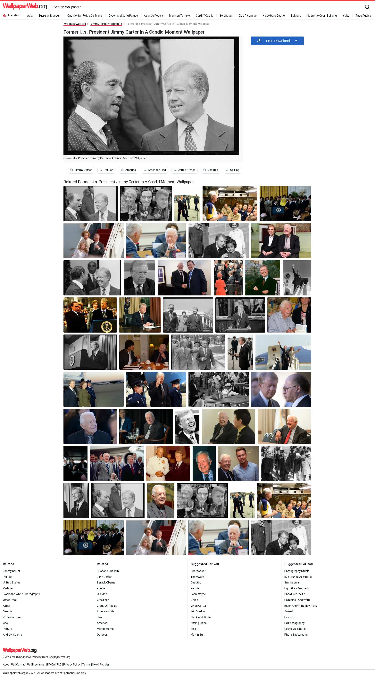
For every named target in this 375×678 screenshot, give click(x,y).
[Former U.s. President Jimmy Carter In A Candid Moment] (90, 203)
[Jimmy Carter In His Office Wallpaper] (140, 315)
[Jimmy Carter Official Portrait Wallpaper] (262, 277)
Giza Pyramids (248, 15)
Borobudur (226, 15)
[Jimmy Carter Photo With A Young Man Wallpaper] (238, 463)
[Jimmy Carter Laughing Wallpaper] (144, 352)
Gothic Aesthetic (295, 628)
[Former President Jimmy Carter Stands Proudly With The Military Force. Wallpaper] (187, 203)
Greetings (103, 599)
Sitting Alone (199, 622)
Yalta (346, 15)
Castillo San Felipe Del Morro (85, 15)
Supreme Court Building (322, 15)
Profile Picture (12, 617)
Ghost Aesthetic (294, 594)
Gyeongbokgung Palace (123, 15)
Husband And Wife (108, 571)
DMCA (51, 664)
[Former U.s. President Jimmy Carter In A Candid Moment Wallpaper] (118, 500)
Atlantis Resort (153, 15)
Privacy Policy (71, 664)
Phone (101, 588)
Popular (104, 664)
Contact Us (23, 664)
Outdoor (102, 634)
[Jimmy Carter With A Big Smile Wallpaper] (187, 426)
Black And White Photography (21, 594)
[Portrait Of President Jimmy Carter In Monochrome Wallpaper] (92, 277)
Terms (86, 664)
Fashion (289, 617)
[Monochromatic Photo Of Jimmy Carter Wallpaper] (286, 463)
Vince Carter (198, 605)
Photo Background (296, 634)
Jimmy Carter (83, 169)
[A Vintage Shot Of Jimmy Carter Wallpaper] (90, 352)
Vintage (8, 588)
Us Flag (234, 169)
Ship (193, 628)
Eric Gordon (198, 611)
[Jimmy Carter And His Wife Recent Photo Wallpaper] (281, 240)
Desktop (213, 169)
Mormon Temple (179, 15)
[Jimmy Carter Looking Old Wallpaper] (160, 500)
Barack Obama (106, 582)
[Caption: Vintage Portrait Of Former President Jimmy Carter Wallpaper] (198, 352)
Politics (108, 169)
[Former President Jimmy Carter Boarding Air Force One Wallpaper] (297, 277)
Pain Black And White (297, 599)
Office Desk (10, 599)
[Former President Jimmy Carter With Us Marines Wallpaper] (230, 203)
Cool (5, 622)
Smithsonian (292, 582)
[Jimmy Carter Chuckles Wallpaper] (284, 426)
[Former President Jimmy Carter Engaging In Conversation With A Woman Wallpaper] (228, 426)
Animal (288, 611)
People (195, 588)
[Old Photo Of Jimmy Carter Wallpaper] (218, 389)
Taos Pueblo (363, 15)
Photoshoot (198, 571)
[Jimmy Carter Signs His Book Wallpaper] (289, 315)
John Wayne (198, 594)
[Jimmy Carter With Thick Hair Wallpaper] (139, 277)
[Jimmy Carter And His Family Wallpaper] (93, 240)
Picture (7, 628)
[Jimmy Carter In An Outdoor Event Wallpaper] (90, 315)
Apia (30, 15)
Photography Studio (296, 571)
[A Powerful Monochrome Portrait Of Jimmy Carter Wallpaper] (76, 500)
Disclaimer (39, 664)
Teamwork (197, 576)
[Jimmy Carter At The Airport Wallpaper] (93, 389)
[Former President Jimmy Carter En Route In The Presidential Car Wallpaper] (75, 463)
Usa (99, 617)
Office (194, 599)
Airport (7, 605)
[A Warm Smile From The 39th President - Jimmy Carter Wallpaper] (204, 463)
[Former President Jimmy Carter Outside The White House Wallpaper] (188, 315)
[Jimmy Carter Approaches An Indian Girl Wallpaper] (218, 240)
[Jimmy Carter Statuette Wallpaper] (146, 203)
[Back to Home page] (25, 7)
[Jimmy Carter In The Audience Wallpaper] (228, 277)
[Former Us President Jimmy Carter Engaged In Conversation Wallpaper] (184, 277)
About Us (8, 664)
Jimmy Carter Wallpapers (106, 23)
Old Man (102, 594)
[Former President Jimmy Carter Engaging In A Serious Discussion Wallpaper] (156, 240)
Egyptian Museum (50, 15)
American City (105, 611)
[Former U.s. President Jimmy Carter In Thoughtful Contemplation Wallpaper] (281, 389)
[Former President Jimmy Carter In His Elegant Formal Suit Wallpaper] (90, 426)
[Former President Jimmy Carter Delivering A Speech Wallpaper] (240, 352)
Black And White (201, 617)
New (95, 664)
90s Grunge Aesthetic (298, 576)
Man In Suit (197, 634)
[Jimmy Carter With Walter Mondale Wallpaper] (240, 315)
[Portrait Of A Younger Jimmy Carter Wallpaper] (117, 463)
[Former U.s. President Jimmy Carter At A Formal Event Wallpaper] (146, 426)
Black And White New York (300, 605)
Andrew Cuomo (12, 634)
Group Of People (107, 605)
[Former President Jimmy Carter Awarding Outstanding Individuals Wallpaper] (285, 203)
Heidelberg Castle (274, 15)
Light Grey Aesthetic (297, 588)
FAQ (59, 664)
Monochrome (105, 628)
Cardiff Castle (204, 15)
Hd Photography (294, 622)
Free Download (278, 41)
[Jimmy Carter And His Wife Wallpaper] (283, 352)
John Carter (104, 576)
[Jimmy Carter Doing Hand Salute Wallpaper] (156, 389)
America (130, 169)
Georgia (7, 611)
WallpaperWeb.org (74, 23)
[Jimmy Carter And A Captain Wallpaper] (168, 463)
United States (187, 169)
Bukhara (296, 15)
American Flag (157, 169)
